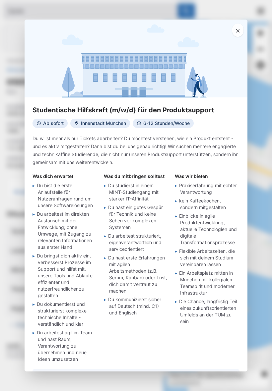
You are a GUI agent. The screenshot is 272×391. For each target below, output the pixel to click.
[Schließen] (237, 30)
